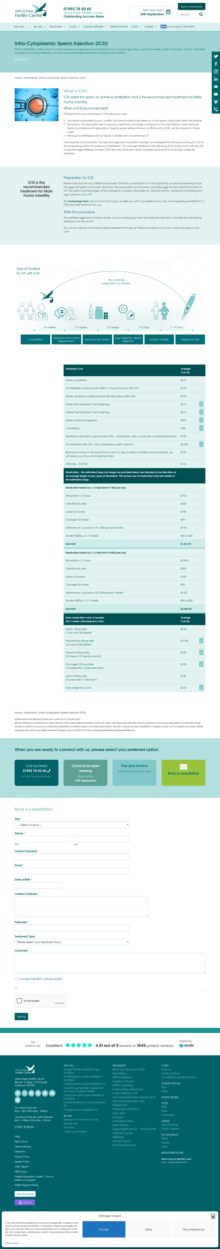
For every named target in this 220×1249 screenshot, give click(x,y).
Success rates (71, 1123)
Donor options (93, 26)
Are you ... (20, 26)
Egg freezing (119, 1073)
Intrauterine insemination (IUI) (128, 1101)
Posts (134, 26)
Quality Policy (22, 1161)
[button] (213, 1216)
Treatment (55, 26)
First (16, 844)
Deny (148, 1229)
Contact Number (27, 851)
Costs (72, 26)
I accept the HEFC (40, 979)
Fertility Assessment (123, 1077)
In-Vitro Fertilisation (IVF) (125, 1093)
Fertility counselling (123, 1085)
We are (38, 26)
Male (164, 1138)
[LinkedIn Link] (215, 78)
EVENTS (149, 26)
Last (76, 844)
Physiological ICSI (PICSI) (126, 1109)
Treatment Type (26, 936)
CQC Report (21, 1166)
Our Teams (69, 1127)
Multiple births (120, 1105)
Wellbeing (118, 1137)
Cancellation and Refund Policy (179, 1077)
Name (20, 833)
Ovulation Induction (123, 1081)
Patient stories (119, 26)
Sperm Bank (119, 1113)
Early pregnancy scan (124, 1145)
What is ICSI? (22, 59)
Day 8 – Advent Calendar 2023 (175, 1162)
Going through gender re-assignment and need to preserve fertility (84, 1089)
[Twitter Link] (215, 56)
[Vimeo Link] (215, 101)
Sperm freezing (121, 1125)
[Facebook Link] (215, 63)
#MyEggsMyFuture (172, 1152)
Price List (166, 1069)
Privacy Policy (12, 1242)
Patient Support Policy (26, 1185)
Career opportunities (75, 1131)
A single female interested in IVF (81, 1109)
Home (18, 78)
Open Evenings (170, 1124)
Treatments (30, 78)
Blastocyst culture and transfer (129, 1069)
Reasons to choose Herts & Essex (81, 1119)
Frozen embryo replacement (128, 1089)
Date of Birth (23, 879)
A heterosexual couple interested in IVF (85, 1083)
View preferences (193, 1229)
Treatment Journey (123, 1133)
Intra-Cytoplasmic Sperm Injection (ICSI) (134, 1097)
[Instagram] (215, 71)
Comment (21, 950)
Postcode (22, 922)
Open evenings (23, 1146)
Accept (104, 1229)
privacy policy (53, 979)
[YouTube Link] (215, 94)
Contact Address (27, 894)
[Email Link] (215, 86)
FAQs (17, 1136)
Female (165, 1142)
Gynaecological (121, 1141)
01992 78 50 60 (77, 8)
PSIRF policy (21, 1171)
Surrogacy (118, 1117)
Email (19, 865)
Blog (164, 1106)
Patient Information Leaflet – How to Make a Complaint (34, 1178)
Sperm (165, 1091)
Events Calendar (170, 1128)
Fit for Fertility (170, 1134)
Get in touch (21, 1141)
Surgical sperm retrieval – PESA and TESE (134, 1129)
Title (18, 819)
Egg (164, 1087)
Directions (20, 1151)
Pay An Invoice (25, 1194)
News (164, 1110)
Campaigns (168, 1114)
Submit (21, 1016)
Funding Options (170, 1073)
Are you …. (70, 1065)
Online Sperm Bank (123, 1121)
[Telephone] (215, 109)
